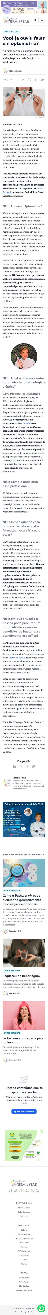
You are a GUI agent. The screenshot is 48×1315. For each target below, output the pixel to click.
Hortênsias (24, 1286)
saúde (29, 423)
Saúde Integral (24, 1234)
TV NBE (24, 1259)
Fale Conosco (24, 1212)
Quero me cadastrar (24, 1111)
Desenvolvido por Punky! (24, 1312)
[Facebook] (11, 1191)
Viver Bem (24, 1242)
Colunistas (24, 1255)
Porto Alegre (24, 1282)
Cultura (24, 1230)
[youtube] (37, 1191)
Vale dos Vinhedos (24, 1290)
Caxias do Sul (24, 1277)
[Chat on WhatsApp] (41, 1308)
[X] (21, 1191)
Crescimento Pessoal (24, 1238)
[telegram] (32, 1191)
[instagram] (16, 1191)
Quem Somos (24, 1208)
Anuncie (24, 1216)
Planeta (24, 1247)
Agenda (24, 1264)
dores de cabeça (18, 657)
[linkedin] (27, 1191)
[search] (35, 19)
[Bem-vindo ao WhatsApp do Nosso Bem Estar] (41, 1308)
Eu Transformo (24, 1251)
